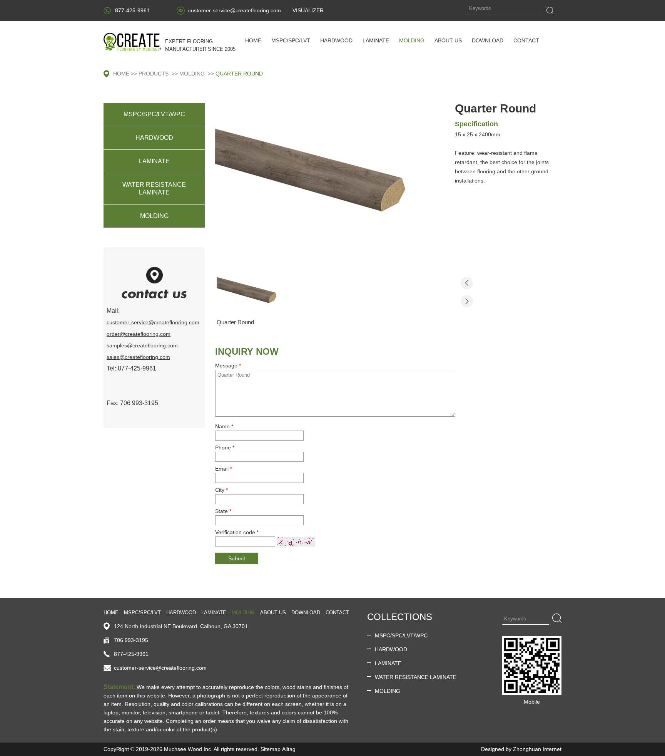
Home (121, 73)
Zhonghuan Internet (537, 749)
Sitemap (271, 749)
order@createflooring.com (138, 334)
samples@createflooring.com (142, 345)
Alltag (289, 749)
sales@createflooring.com (138, 357)
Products (154, 73)
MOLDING (192, 73)
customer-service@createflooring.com (234, 10)
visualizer (308, 10)
